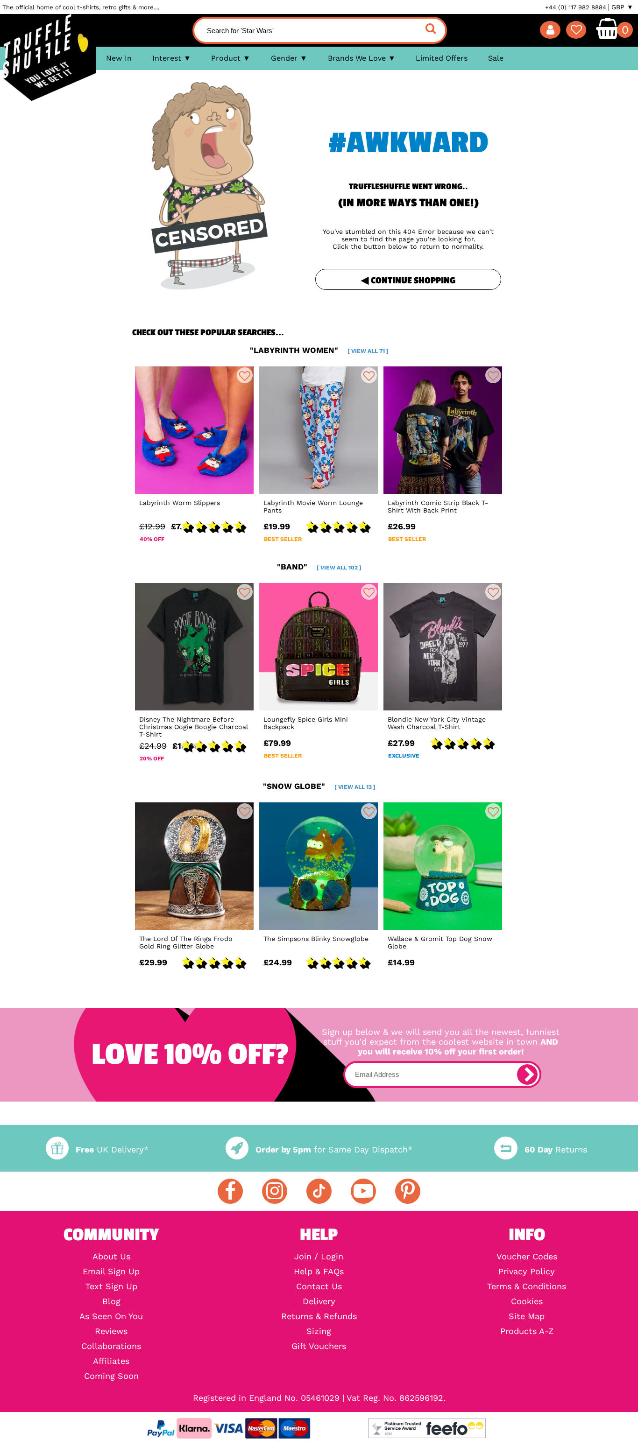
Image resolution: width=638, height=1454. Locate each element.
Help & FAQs (319, 1271)
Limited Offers (442, 58)
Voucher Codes (526, 1256)
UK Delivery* (112, 1149)
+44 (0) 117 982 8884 (575, 7)
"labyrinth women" (319, 350)
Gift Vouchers (318, 1346)
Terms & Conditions (526, 1286)
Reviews (111, 1331)
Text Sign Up (111, 1286)
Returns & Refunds (319, 1316)
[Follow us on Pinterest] (407, 1191)
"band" (319, 566)
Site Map (527, 1316)
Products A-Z (526, 1331)
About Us (111, 1256)
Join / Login (318, 1256)
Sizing (318, 1331)
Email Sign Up (111, 1271)
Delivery (319, 1301)
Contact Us (319, 1286)
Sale (495, 58)
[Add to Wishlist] (245, 375)
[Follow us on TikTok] (319, 1191)
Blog (111, 1301)
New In (119, 58)
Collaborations (111, 1346)
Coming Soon (111, 1376)
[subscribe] (527, 1074)
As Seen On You (111, 1316)
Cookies (527, 1301)
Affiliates (111, 1361)
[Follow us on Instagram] (274, 1191)
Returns (556, 1149)
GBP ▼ (622, 7)
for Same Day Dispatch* (333, 1149)
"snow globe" (319, 786)
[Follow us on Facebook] (230, 1191)
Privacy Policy (526, 1271)
